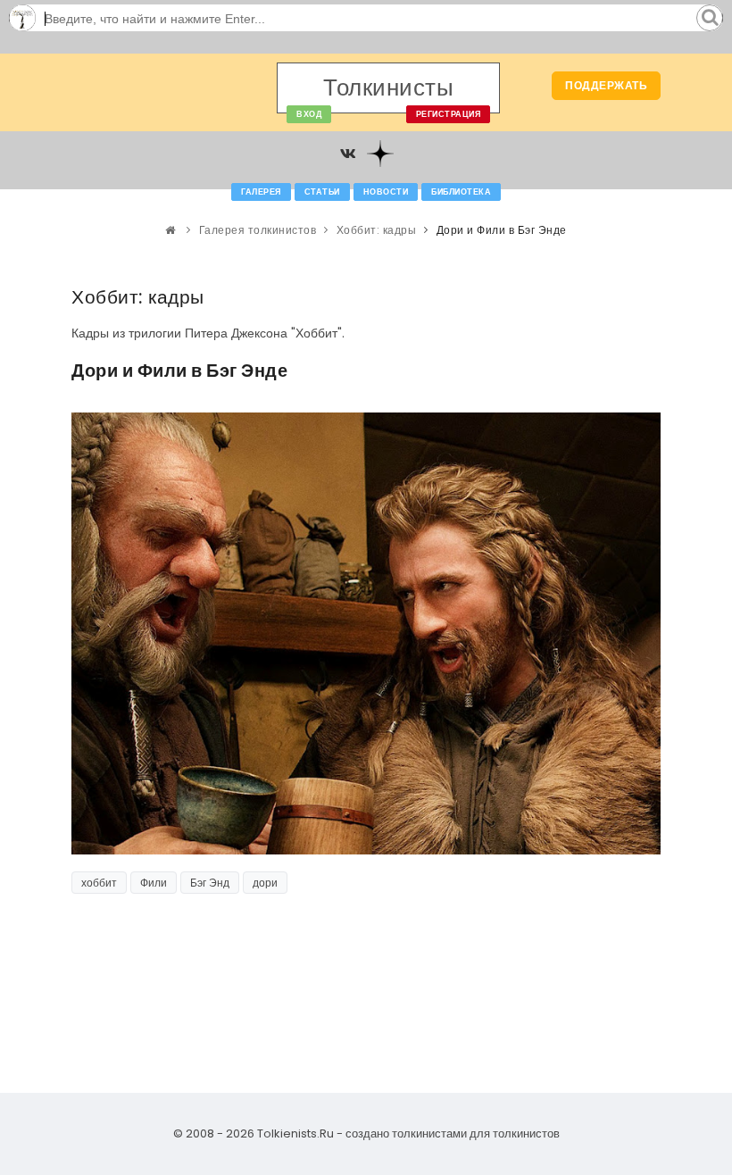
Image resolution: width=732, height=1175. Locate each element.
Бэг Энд (209, 882)
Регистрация (448, 114)
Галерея (261, 192)
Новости (386, 192)
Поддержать (606, 85)
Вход (308, 114)
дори (265, 882)
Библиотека (461, 192)
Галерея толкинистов (258, 230)
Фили (153, 882)
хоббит (99, 882)
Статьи (322, 192)
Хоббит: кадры (377, 230)
